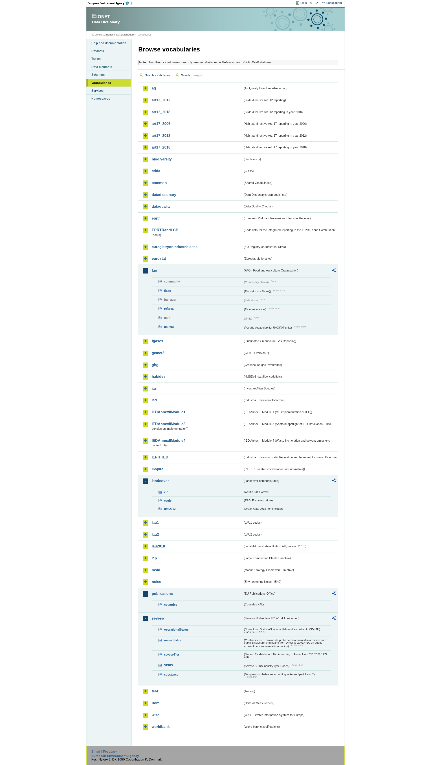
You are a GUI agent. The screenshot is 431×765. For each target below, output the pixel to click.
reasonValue (172, 640)
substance (171, 674)
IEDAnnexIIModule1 (168, 412)
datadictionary (164, 195)
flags (167, 290)
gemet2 (158, 353)
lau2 (155, 534)
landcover (160, 481)
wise (155, 715)
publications (162, 594)
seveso (158, 618)
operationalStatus (176, 629)
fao (154, 270)
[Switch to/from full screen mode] (317, 3)
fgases (157, 341)
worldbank (161, 727)
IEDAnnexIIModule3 (168, 424)
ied (154, 400)
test (155, 691)
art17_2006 (161, 124)
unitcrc (169, 327)
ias (154, 388)
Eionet (109, 34)
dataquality (161, 206)
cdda (156, 171)
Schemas (98, 74)
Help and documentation (108, 43)
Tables (96, 58)
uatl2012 (170, 509)
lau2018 (158, 546)
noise (156, 582)
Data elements (101, 67)
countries (170, 604)
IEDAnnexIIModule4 (168, 441)
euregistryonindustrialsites (175, 247)
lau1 (155, 523)
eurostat (159, 258)
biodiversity (162, 159)
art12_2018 (161, 112)
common (159, 183)
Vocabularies (101, 83)
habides (158, 376)
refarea (169, 308)
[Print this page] (311, 3)
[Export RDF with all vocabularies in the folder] (334, 271)
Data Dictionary (125, 34)
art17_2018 (161, 147)
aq (154, 88)
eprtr (156, 218)
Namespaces (100, 98)
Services (97, 90)
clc (166, 492)
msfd (156, 570)
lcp (154, 558)
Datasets (97, 51)
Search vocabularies (157, 75)
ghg (155, 365)
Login (303, 3)
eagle (168, 500)
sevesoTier (171, 654)
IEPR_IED (160, 457)
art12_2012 (161, 100)
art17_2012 (161, 136)
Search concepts (191, 75)
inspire (157, 469)
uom (155, 703)
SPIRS (168, 665)
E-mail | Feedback (104, 751)
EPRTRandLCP (165, 230)
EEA (110, 3)
